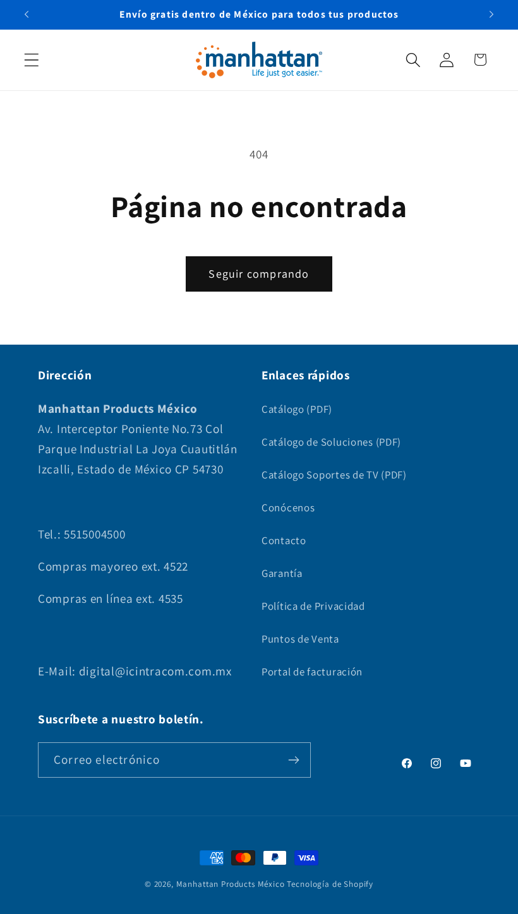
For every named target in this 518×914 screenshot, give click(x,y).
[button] (32, 59)
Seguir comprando (258, 273)
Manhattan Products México (230, 884)
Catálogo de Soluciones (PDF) (331, 442)
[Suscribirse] (293, 760)
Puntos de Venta (300, 639)
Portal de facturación (312, 672)
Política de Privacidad (313, 606)
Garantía (282, 573)
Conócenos (288, 507)
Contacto (284, 540)
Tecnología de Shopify (330, 884)
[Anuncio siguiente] (491, 14)
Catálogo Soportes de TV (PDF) (334, 475)
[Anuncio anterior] (26, 14)
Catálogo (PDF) (297, 409)
